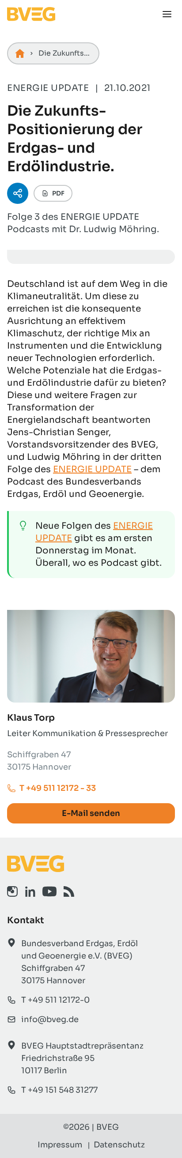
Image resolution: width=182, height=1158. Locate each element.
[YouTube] (49, 891)
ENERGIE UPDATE (92, 469)
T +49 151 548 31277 (59, 1090)
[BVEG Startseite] (91, 863)
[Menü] (167, 14)
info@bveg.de (50, 1019)
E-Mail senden (91, 813)
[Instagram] (12, 891)
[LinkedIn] (30, 891)
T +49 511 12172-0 (55, 1000)
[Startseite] (20, 53)
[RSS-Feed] (69, 891)
